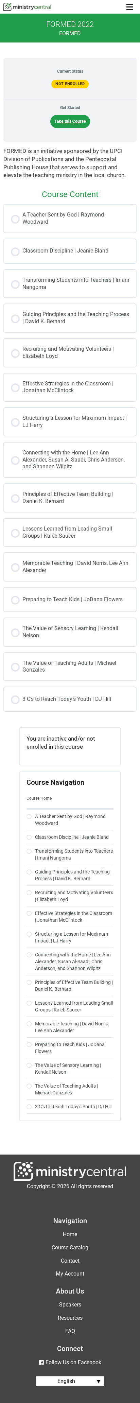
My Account (70, 1273)
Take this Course (70, 121)
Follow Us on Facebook (73, 1362)
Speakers (70, 1304)
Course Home (39, 798)
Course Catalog (70, 1247)
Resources (70, 1318)
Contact (70, 1261)
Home (70, 1234)
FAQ (70, 1331)
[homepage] (70, 1179)
